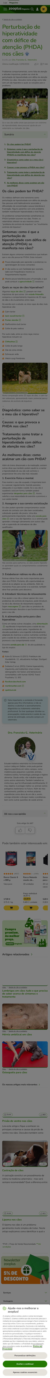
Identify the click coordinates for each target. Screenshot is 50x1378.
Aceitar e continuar (25, 1364)
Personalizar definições (25, 1355)
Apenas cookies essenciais (25, 1372)
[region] (25, 1341)
